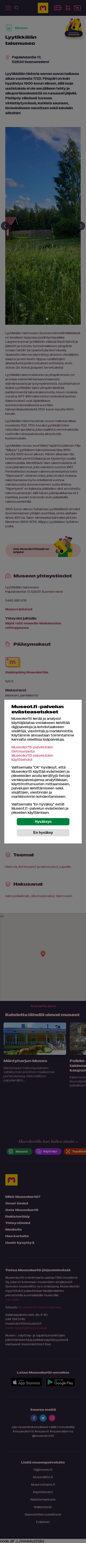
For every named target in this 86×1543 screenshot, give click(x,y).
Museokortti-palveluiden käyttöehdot (32, 757)
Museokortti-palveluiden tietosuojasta (32, 749)
